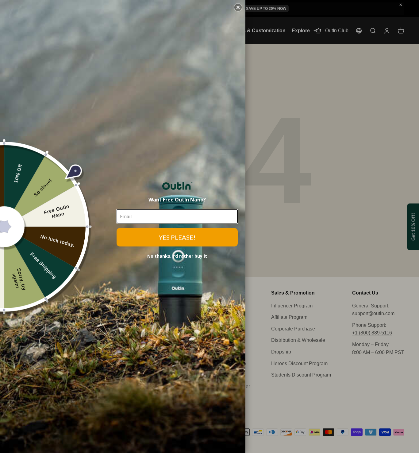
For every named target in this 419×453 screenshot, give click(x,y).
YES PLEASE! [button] (177, 237)
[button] (238, 7)
